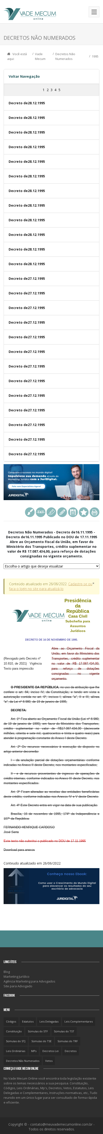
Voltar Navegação (24, 76)
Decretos (70, 1051)
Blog (7, 972)
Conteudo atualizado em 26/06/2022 (51, 731)
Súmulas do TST (64, 1031)
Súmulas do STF (38, 1031)
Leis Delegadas (49, 1021)
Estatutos (28, 1021)
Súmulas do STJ (15, 1041)
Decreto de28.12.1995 (27, 103)
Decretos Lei (50, 1051)
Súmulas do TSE (41, 1041)
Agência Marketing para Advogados (29, 981)
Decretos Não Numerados (22, 1061)
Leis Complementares (78, 1021)
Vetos (48, 1061)
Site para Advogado (18, 986)
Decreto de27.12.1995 (27, 278)
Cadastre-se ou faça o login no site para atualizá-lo (50, 586)
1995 (95, 56)
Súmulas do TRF (67, 1041)
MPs (33, 1051)
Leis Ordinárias (15, 1051)
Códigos (11, 1021)
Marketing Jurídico (16, 976)
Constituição (14, 1031)
